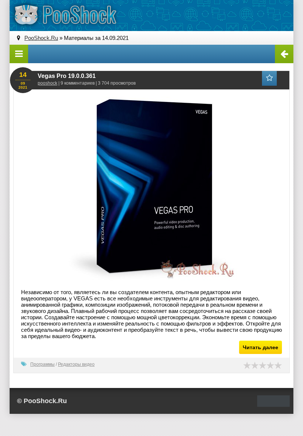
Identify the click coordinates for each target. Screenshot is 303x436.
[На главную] (65, 15)
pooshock (47, 83)
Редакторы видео (76, 364)
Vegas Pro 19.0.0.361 (67, 76)
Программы (42, 364)
